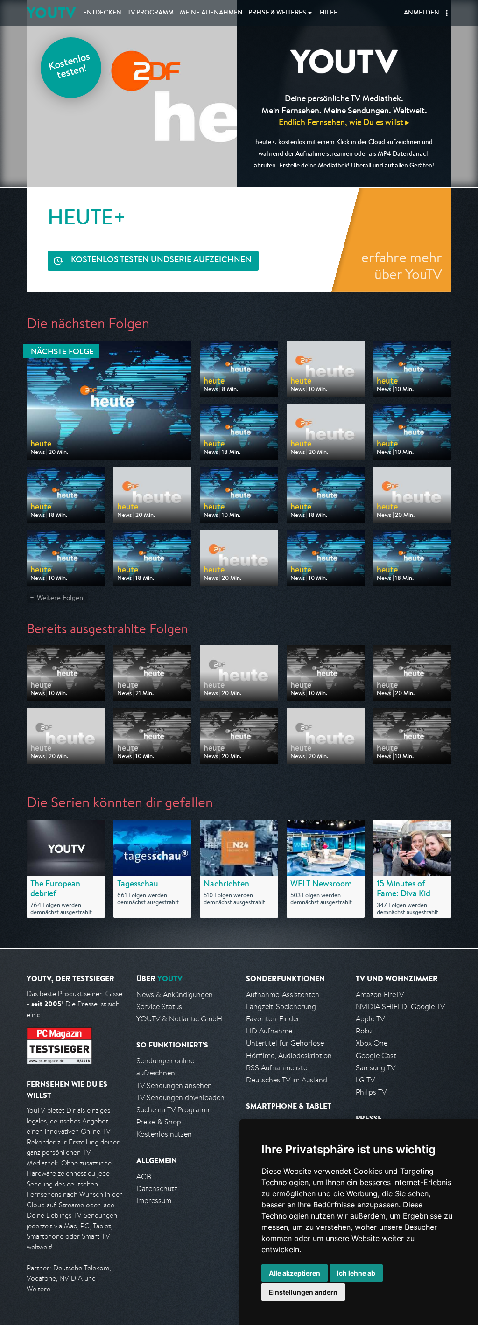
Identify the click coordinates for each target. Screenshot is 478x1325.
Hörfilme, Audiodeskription (289, 1055)
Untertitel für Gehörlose (285, 1043)
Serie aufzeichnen (161, 260)
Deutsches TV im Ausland (286, 1080)
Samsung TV (375, 1068)
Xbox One (371, 1043)
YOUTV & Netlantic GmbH (179, 1019)
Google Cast (376, 1055)
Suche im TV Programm (173, 1110)
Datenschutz (156, 1188)
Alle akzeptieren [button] (294, 1273)
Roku (364, 1031)
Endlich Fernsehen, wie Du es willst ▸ (344, 122)
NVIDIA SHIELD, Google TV (400, 1006)
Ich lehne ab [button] (356, 1273)
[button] (446, 13)
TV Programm (150, 13)
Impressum (153, 1201)
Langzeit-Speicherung (281, 1006)
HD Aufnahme (269, 1031)
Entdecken (102, 13)
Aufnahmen (211, 13)
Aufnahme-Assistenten (282, 994)
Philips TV (371, 1092)
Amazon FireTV (380, 994)
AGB (143, 1176)
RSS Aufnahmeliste (276, 1068)
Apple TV (370, 1019)
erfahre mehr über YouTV (401, 265)
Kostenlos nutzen (164, 1134)
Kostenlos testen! (69, 67)
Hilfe (328, 13)
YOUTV (51, 12)
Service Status (159, 1006)
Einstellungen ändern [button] (303, 1292)
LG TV (365, 1080)
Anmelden (421, 13)
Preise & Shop (158, 1122)
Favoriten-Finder (273, 1019)
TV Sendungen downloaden (180, 1097)
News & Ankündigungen (174, 994)
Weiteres (277, 13)
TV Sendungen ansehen (174, 1085)
